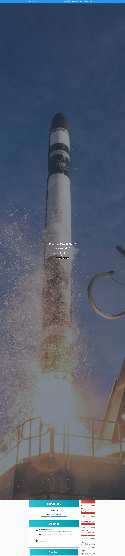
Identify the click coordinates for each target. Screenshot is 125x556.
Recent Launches (84, 501)
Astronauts (81, 1)
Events (77, 1)
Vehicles (86, 1)
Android (91, 1)
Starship (73, 1)
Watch (89, 535)
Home (64, 1)
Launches (68, 1)
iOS (94, 1)
